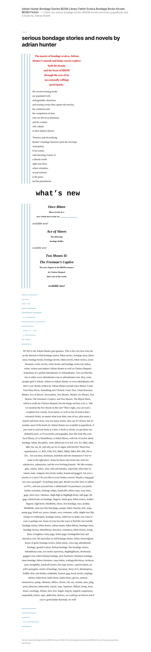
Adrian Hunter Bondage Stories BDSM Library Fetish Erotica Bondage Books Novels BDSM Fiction (61, 640)
